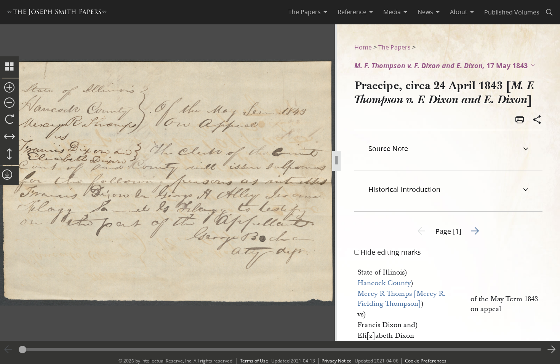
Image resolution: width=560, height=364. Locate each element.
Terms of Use (254, 361)
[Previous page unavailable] (8, 349)
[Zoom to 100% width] (9, 137)
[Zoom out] (9, 103)
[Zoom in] (9, 88)
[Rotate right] (9, 119)
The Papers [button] (304, 12)
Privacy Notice (337, 361)
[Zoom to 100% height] (9, 154)
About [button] (458, 12)
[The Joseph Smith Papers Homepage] (57, 13)
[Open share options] (537, 120)
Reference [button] (352, 12)
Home (363, 47)
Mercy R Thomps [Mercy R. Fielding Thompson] (402, 298)
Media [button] (392, 12)
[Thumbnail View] (9, 67)
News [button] (425, 12)
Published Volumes (511, 12)
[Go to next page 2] (552, 349)
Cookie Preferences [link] (425, 361)
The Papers (394, 47)
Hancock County (384, 283)
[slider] (280, 349)
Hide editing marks (390, 252)
